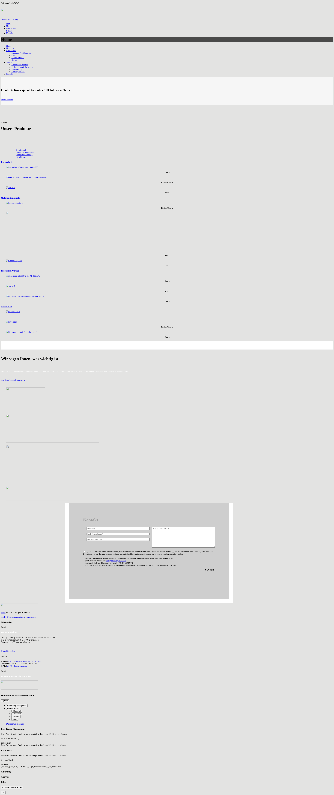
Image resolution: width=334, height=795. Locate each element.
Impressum (30, 617)
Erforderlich (17, 711)
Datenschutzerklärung (16, 617)
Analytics (16, 717)
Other (15, 719)
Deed (3, 612)
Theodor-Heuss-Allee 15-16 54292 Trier (24, 661)
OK (3, 793)
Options (5, 701)
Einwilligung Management (16, 706)
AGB (3, 617)
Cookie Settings (13, 708)
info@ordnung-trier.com (116, 561)
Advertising (17, 714)
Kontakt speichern (8, 651)
